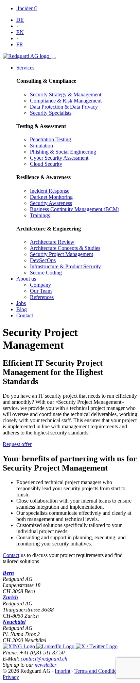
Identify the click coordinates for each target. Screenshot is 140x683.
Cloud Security (46, 164)
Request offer (17, 444)
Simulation (41, 145)
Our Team (41, 291)
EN (20, 32)
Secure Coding (46, 272)
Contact (24, 315)
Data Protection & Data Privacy (64, 107)
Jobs (21, 303)
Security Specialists (50, 113)
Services (25, 67)
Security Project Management (61, 254)
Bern (8, 573)
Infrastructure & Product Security (65, 266)
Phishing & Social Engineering (63, 152)
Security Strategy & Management (65, 94)
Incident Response (49, 191)
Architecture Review (52, 242)
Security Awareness (51, 203)
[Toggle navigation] (53, 58)
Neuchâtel (14, 622)
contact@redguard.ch (44, 659)
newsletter (45, 665)
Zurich (10, 597)
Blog (21, 309)
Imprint (62, 671)
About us (26, 279)
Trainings (40, 215)
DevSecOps (43, 260)
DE (20, 20)
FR (19, 44)
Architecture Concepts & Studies (65, 248)
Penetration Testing (50, 139)
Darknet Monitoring (51, 197)
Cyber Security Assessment (59, 158)
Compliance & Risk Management (66, 101)
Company (40, 285)
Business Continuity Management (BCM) (74, 209)
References (42, 297)
